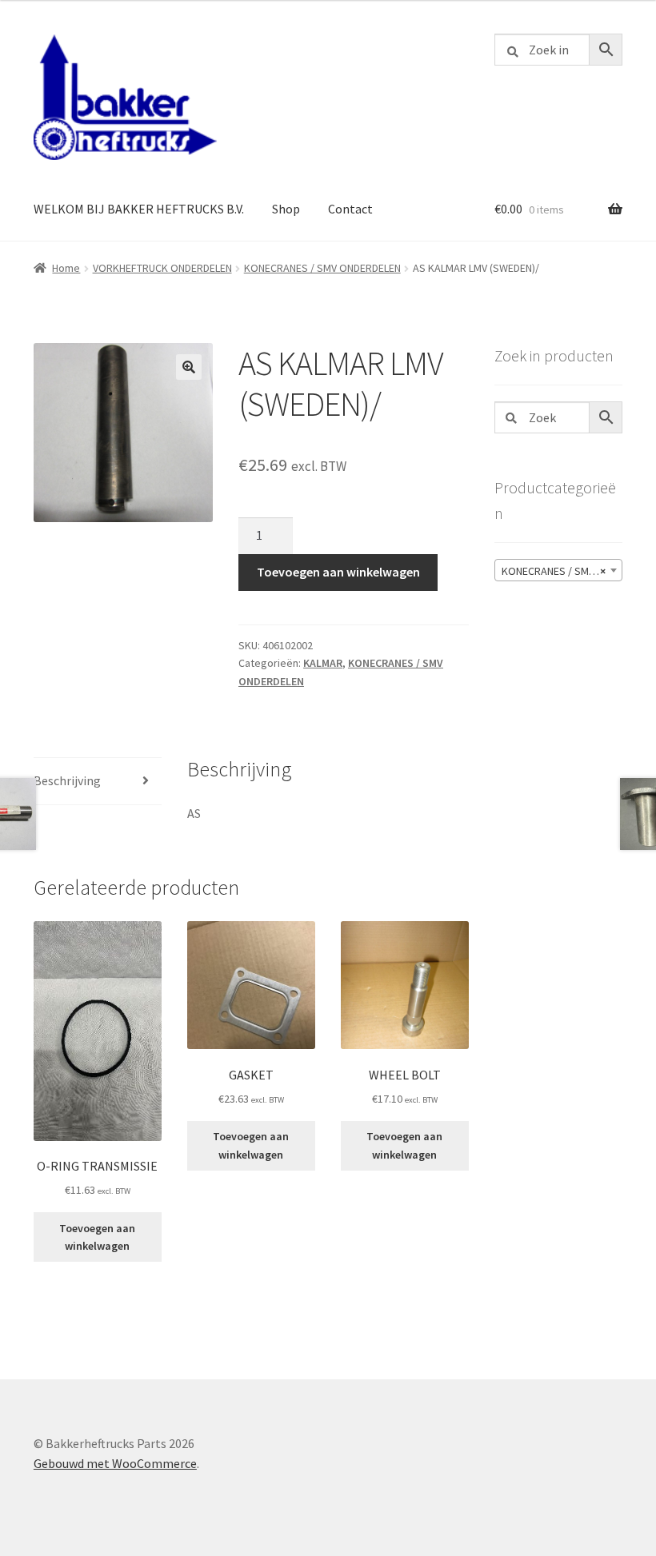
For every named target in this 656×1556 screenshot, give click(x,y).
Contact (350, 209)
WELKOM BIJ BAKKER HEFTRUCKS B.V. (139, 209)
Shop (286, 209)
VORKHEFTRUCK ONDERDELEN (162, 268)
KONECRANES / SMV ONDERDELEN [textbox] (562, 571)
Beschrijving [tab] (67, 780)
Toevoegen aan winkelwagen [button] (97, 1237)
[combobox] (558, 570)
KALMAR (322, 663)
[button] (189, 367)
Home (66, 268)
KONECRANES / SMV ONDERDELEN (322, 268)
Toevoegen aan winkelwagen (338, 572)
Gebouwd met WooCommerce (115, 1463)
